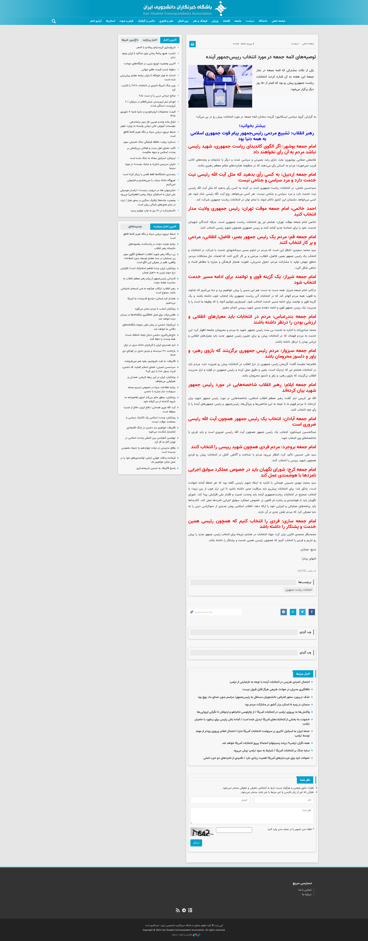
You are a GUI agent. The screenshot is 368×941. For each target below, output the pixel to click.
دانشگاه (263, 21)
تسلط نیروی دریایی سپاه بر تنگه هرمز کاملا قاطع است (149, 134)
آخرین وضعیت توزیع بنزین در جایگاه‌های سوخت (149, 64)
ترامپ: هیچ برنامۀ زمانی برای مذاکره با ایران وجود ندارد (148, 55)
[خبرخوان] (177, 911)
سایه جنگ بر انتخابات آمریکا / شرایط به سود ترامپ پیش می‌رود (272, 750)
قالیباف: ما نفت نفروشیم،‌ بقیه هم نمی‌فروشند (149, 361)
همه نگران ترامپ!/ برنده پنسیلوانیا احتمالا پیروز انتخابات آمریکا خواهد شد (266, 743)
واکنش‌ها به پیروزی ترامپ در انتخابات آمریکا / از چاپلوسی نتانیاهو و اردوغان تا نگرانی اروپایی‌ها (253, 712)
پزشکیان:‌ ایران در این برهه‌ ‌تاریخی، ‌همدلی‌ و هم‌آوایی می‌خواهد (151, 379)
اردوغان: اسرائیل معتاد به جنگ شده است (152, 158)
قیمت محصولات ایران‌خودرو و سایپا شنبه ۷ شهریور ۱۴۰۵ (147, 114)
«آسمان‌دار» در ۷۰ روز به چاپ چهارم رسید (153, 211)
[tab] (170, 40)
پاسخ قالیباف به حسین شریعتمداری (156, 468)
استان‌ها (110, 21)
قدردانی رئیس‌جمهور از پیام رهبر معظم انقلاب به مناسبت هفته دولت (149, 281)
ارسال (196, 843)
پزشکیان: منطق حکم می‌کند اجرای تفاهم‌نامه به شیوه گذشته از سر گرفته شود (150, 399)
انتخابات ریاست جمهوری (299, 590)
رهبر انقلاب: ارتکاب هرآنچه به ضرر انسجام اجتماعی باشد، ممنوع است (148, 291)
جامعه (237, 21)
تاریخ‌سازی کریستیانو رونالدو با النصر (155, 47)
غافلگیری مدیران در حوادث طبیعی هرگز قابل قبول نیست (276, 689)
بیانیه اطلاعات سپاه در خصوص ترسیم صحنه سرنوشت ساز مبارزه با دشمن (151, 389)
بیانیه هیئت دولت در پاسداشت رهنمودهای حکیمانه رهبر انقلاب (152, 246)
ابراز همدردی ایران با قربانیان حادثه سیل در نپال (149, 345)
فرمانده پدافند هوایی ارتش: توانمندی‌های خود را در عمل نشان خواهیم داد (147, 460)
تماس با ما (305, 890)
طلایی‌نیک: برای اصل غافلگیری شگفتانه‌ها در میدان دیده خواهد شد (147, 317)
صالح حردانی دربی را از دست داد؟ (157, 96)
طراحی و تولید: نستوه (182, 935)
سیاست (250, 21)
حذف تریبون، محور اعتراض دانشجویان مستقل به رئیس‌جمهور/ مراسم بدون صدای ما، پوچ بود (254, 697)
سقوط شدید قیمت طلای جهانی (158, 70)
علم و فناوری (166, 21)
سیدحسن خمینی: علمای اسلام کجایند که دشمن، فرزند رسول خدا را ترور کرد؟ (148, 369)
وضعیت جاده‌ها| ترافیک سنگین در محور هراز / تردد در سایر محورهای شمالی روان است (148, 202)
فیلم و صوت (126, 21)
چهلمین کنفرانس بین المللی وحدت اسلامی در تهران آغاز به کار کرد (150, 440)
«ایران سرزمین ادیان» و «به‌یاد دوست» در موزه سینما (150, 166)
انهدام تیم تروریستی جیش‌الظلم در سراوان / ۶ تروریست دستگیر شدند (150, 104)
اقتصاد (226, 21)
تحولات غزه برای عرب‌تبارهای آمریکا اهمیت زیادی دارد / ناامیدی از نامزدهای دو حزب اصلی (256, 758)
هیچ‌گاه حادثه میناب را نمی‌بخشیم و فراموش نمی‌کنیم (151, 182)
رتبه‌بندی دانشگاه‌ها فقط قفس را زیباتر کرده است (149, 174)
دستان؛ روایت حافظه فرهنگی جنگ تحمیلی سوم (149, 142)
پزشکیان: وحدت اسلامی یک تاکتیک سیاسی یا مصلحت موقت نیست (150, 420)
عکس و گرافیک (146, 21)
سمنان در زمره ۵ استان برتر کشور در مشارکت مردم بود (277, 704)
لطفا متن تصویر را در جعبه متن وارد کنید (290, 829)
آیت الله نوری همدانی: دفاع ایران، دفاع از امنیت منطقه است (149, 409)
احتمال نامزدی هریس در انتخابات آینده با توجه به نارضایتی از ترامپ (270, 682)
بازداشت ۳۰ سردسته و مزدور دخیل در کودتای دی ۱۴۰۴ (148, 353)
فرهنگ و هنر (200, 21)
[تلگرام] (184, 911)
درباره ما (307, 894)
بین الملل (183, 21)
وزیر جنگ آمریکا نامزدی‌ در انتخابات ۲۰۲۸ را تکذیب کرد (148, 88)
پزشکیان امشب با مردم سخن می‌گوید (155, 309)
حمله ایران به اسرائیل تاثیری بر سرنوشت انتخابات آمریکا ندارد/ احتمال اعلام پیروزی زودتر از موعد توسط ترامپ (253, 733)
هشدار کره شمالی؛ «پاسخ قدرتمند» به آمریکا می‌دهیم (151, 301)
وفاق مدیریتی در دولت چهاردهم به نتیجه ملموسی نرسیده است (148, 450)
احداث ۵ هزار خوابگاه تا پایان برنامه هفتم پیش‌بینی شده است (147, 77)
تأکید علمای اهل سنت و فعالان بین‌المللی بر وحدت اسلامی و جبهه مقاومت (151, 150)
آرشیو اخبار (96, 21)
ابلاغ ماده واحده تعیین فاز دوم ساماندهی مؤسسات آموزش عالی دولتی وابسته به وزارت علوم (148, 124)
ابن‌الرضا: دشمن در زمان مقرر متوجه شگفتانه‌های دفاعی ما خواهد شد (148, 327)
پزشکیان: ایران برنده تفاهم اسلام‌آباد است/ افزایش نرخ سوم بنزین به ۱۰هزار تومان (148, 270)
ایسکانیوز (281, 116)
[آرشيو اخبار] (190, 911)
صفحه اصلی (278, 21)
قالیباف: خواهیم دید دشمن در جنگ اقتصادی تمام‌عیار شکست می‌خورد (151, 430)
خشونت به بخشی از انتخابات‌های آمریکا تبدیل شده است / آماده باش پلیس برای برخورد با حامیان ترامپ (252, 721)
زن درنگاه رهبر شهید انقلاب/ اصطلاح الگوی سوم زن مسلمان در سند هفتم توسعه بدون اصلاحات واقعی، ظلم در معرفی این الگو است (149, 258)
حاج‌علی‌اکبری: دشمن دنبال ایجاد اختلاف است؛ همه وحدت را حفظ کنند (150, 337)
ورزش (215, 21)
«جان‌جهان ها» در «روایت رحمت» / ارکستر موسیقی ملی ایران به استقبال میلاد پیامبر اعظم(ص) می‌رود (147, 192)
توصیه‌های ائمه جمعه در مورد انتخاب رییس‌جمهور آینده (261, 57)
